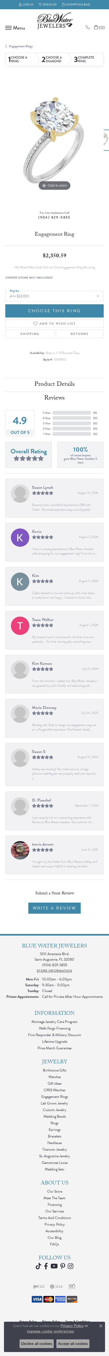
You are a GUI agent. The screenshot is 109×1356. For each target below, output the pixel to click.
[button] (26, 4)
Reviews (54, 398)
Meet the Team (54, 1198)
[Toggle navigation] (14, 28)
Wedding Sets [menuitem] (54, 1169)
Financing (55, 1204)
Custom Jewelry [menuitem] (54, 1110)
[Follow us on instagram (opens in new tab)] (70, 1266)
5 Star (47, 412)
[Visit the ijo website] (39, 1287)
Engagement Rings (21, 46)
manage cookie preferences (50, 1331)
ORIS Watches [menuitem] (54, 1090)
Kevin (37, 531)
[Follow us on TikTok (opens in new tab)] (38, 1266)
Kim (35, 575)
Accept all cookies (73, 1343)
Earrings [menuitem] (55, 1129)
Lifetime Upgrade (54, 1041)
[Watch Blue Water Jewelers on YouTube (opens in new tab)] (54, 1266)
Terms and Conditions (54, 1218)
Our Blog (54, 1237)
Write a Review (54, 908)
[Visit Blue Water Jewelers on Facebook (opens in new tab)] (46, 1266)
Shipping (29, 333)
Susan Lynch (42, 487)
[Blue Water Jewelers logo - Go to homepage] (54, 21)
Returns (80, 333)
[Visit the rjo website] (72, 1287)
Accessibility (54, 1231)
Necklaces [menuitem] (54, 1143)
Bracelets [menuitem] (54, 1136)
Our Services (54, 1211)
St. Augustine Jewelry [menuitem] (54, 1156)
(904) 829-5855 (54, 217)
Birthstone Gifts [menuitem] (54, 1070)
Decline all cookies (36, 1343)
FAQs (54, 1244)
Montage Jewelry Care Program (54, 1022)
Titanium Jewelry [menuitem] (54, 1149)
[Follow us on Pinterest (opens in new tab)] (62, 1266)
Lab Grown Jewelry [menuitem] (54, 1103)
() (95, 412)
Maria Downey (44, 707)
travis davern (42, 844)
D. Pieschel (41, 800)
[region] (54, 143)
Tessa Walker (42, 620)
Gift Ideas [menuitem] (55, 1083)
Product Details (54, 385)
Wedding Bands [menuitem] (54, 1116)
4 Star (47, 418)
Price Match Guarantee (54, 1048)
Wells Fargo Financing (54, 1028)
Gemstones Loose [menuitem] (54, 1162)
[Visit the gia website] (56, 1287)
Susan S (39, 751)
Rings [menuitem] (54, 1123)
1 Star (47, 434)
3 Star (47, 423)
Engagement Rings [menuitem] (54, 1096)
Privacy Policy (54, 1224)
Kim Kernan (42, 663)
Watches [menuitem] (54, 1077)
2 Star (47, 428)
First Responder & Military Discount (54, 1035)
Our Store (54, 1191)
